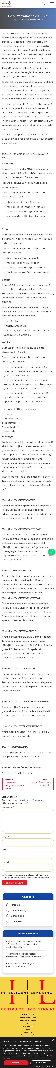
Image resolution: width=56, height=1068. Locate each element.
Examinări (16, 921)
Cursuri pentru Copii (28, 1018)
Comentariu (8, 807)
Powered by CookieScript (44, 1067)
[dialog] (28, 1052)
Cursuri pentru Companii (28, 1021)
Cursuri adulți (18, 910)
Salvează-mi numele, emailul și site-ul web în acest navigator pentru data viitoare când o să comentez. (27, 876)
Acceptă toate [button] (16, 1063)
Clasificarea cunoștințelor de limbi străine (14, 785)
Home (13, 20)
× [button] (53, 1040)
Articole (15, 904)
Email (5, 849)
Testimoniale (28, 1026)
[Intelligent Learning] (7, 3)
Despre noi (28, 1032)
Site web (6, 862)
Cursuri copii (18, 915)
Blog (20, 20)
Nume (5, 837)
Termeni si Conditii (28, 1035)
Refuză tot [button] (41, 1063)
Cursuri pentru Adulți (28, 1023)
